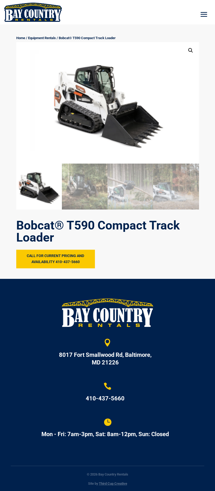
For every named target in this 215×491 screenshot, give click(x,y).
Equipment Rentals (42, 38)
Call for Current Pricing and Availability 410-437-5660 (55, 259)
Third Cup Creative (113, 483)
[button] (190, 50)
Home (20, 38)
